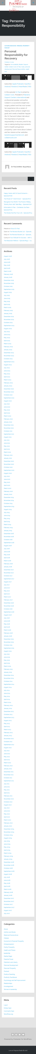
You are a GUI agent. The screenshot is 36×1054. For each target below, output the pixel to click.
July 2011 (6, 784)
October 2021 (8, 431)
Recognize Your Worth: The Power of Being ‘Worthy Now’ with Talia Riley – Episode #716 (17, 203)
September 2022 (9, 398)
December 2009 (9, 829)
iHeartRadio (23, 86)
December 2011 (8, 772)
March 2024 (7, 343)
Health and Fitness (9, 950)
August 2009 (8, 838)
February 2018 (8, 564)
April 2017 (7, 594)
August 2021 (8, 437)
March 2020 (7, 488)
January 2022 (8, 422)
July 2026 (7, 259)
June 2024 (7, 334)
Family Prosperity (9, 947)
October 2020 (8, 467)
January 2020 (8, 494)
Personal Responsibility (18, 69)
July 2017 (7, 585)
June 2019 (7, 515)
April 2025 (7, 304)
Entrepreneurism (9, 944)
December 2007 (9, 898)
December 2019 (9, 497)
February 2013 (8, 732)
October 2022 (8, 395)
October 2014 (8, 681)
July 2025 (7, 295)
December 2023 (9, 352)
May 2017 (7, 591)
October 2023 (8, 359)
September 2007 (9, 907)
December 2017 (9, 570)
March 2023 (7, 380)
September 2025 (9, 289)
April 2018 (7, 557)
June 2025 (7, 298)
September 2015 (9, 648)
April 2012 (7, 759)
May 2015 (7, 660)
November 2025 (9, 283)
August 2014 (8, 687)
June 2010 (7, 811)
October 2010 (8, 802)
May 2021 (7, 446)
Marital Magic (8, 956)
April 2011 (7, 793)
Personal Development (11, 965)
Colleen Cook (12, 66)
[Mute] (26, 78)
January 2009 (8, 859)
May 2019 (7, 518)
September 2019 (9, 506)
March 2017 (7, 597)
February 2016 (8, 633)
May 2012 (7, 756)
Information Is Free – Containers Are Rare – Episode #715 (17, 209)
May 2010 (7, 814)
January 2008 (8, 895)
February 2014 (8, 705)
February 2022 (8, 419)
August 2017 (8, 582)
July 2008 (7, 877)
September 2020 (9, 470)
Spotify (27, 84)
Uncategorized (8, 986)
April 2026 (7, 268)
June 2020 (7, 479)
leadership (7, 953)
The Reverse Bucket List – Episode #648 (22, 231)
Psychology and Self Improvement (14, 980)
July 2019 (7, 512)
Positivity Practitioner (10, 977)
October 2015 (8, 645)
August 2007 (8, 910)
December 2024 (9, 316)
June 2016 (7, 621)
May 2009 (7, 847)
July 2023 (7, 368)
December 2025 (9, 280)
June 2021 (7, 443)
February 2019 (8, 527)
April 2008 (7, 886)
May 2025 (7, 301)
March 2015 (7, 666)
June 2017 (7, 588)
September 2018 (9, 542)
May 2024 (7, 337)
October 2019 (8, 503)
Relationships (8, 983)
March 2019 (7, 524)
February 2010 (8, 823)
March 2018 (7, 561)
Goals (23, 66)
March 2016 (7, 630)
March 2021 (7, 452)
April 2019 (7, 521)
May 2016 (7, 624)
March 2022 (7, 416)
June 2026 (7, 262)
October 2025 (8, 286)
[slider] (30, 75)
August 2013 (8, 720)
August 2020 (8, 473)
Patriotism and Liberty (10, 962)
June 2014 (7, 693)
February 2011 (8, 796)
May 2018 (7, 554)
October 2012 (8, 741)
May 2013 (7, 723)
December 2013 (9, 711)
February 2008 (8, 892)
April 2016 (7, 627)
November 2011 (9, 775)
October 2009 (8, 835)
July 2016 (7, 618)
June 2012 (7, 753)
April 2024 (7, 340)
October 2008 (8, 868)
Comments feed (9, 1011)
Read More (27, 167)
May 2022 (7, 410)
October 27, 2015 (9, 62)
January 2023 (8, 386)
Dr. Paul (19, 66)
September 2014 (9, 684)
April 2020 (7, 485)
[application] (18, 78)
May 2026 (7, 265)
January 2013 (8, 735)
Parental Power (8, 959)
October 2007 (8, 904)
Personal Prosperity (23, 45)
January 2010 (8, 826)
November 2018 (9, 536)
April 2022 (7, 413)
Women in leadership (10, 989)
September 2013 (9, 717)
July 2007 (7, 913)
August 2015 (8, 651)
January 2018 (8, 567)
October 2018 (8, 539)
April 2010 (7, 817)
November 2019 (9, 500)
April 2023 (7, 377)
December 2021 (9, 425)
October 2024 (8, 322)
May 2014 (7, 696)
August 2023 (8, 365)
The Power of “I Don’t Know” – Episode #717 (17, 199)
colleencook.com (11, 138)
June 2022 (7, 407)
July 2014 (7, 690)
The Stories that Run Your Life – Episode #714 (18, 213)
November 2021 (9, 428)
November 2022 (9, 392)
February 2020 (8, 491)
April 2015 (7, 663)
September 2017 (9, 579)
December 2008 (9, 862)
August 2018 (8, 545)
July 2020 (7, 476)
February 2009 (8, 856)
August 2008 (8, 874)
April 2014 (7, 699)
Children (6, 938)
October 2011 (8, 778)
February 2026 (8, 274)
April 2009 (7, 850)
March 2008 (7, 889)
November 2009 (9, 832)
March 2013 (7, 729)
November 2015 (9, 642)
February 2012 (8, 766)
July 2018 (7, 548)
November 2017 (9, 573)
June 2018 (7, 551)
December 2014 (9, 675)
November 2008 (9, 865)
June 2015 (7, 657)
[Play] (5, 78)
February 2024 (8, 346)
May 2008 (7, 883)
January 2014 (8, 708)
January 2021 (8, 458)
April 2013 (7, 726)
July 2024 (7, 331)
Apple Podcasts (18, 84)
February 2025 (8, 310)
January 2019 (8, 530)
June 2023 (7, 371)
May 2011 (7, 790)
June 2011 (7, 787)
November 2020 (9, 464)
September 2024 (9, 325)
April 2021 (7, 449)
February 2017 (8, 600)
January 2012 (8, 769)
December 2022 (9, 389)
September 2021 (9, 434)
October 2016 (8, 609)
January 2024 (8, 349)
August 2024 (8, 328)
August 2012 (8, 747)
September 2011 (9, 781)
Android (7, 86)
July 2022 (7, 404)
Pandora (14, 86)
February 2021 (8, 455)
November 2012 (9, 738)
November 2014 (9, 678)
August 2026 (8, 256)
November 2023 (9, 355)
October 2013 (8, 714)
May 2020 (7, 482)
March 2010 (7, 820)
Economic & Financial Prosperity (14, 941)
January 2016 (8, 636)
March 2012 (7, 762)
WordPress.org (8, 1014)
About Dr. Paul (15, 228)
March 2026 (7, 271)
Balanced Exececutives (11, 935)
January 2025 (8, 313)
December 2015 (9, 639)
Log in (6, 1005)
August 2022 (8, 401)
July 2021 (7, 440)
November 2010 (9, 799)
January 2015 (8, 672)
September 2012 (9, 744)
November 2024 (9, 319)
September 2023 (9, 362)
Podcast (7, 47)
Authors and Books (10, 45)
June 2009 (7, 844)
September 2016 (9, 612)
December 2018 (9, 533)
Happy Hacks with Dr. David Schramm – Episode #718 (16, 195)
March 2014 (7, 702)
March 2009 (7, 853)
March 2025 (7, 307)
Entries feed (7, 1008)
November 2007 (9, 901)
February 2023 (8, 383)
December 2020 (9, 461)
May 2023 (7, 374)
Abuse (6, 929)
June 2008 (7, 880)
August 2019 (8, 509)
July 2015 (7, 654)
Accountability (14, 64)
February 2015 (8, 669)
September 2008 (9, 871)
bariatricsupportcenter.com (14, 135)
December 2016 (9, 603)
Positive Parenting (9, 974)
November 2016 (9, 606)
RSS (29, 86)
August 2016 (8, 615)
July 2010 (7, 808)
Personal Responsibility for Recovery (16, 55)
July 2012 (7, 750)
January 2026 (8, 277)
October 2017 (8, 576)
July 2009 (7, 841)
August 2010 (8, 805)
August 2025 (8, 292)
